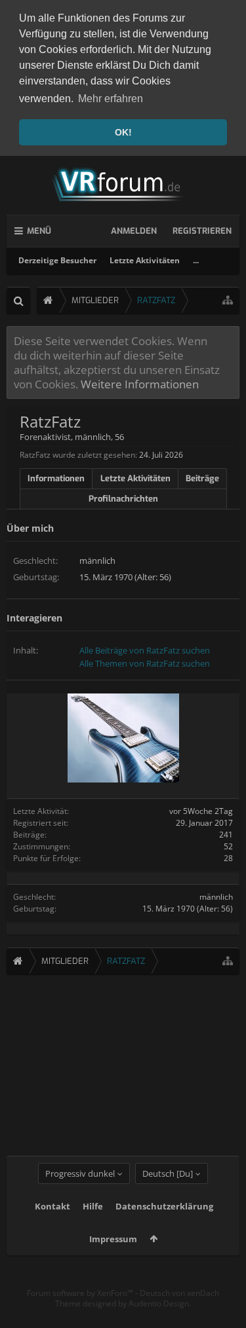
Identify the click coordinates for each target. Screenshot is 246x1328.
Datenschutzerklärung (164, 1206)
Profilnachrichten (123, 498)
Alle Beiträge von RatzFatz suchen (144, 650)
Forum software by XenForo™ (81, 1293)
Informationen (56, 478)
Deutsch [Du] (167, 1173)
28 (228, 858)
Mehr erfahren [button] (110, 98)
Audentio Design (159, 1303)
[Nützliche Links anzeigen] (227, 300)
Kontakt (52, 1206)
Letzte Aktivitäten (145, 260)
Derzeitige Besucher (57, 260)
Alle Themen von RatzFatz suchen (144, 663)
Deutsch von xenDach (179, 1293)
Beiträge (202, 478)
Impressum (113, 1239)
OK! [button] (123, 132)
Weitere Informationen (140, 384)
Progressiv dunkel (80, 1173)
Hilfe (93, 1206)
